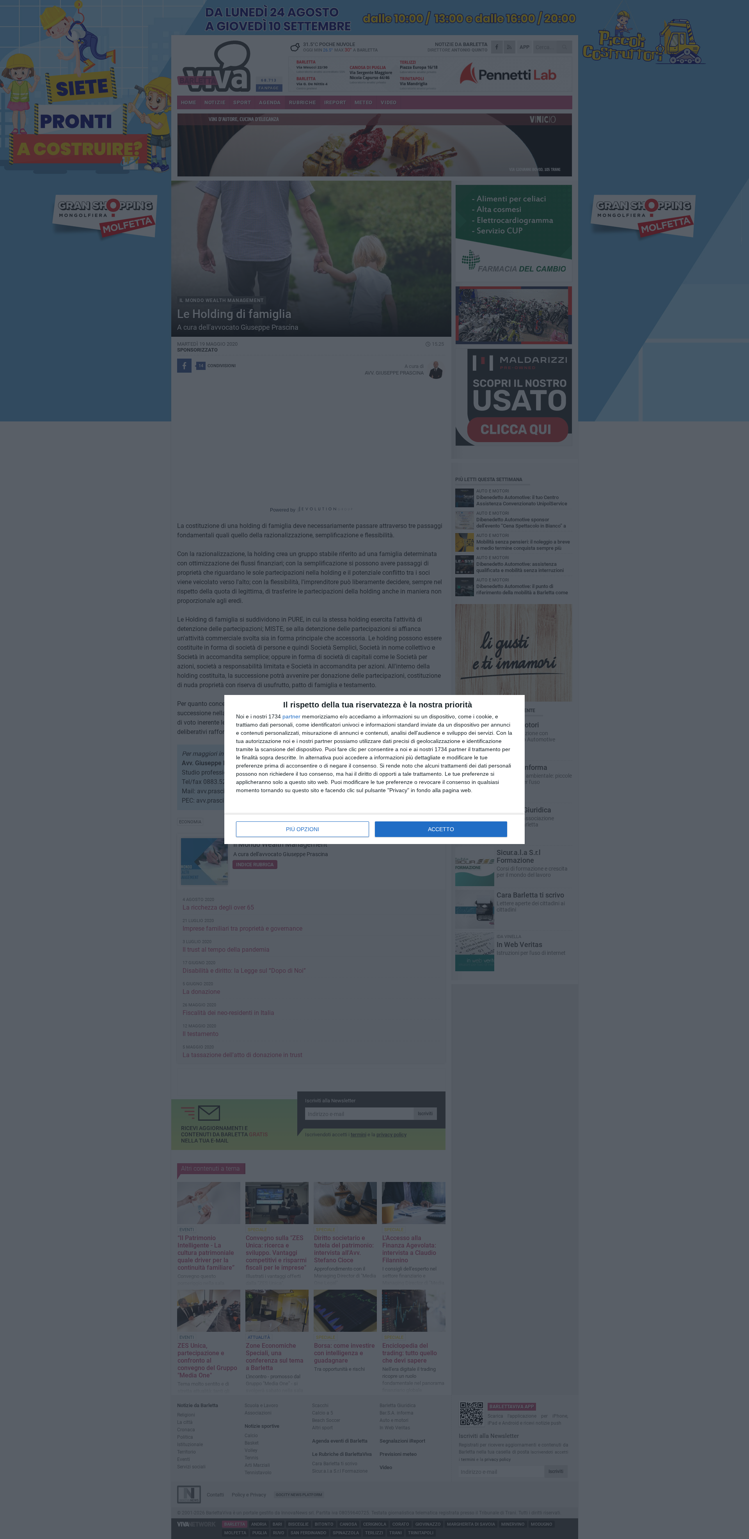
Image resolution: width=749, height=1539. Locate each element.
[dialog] (374, 769)
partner (291, 716)
